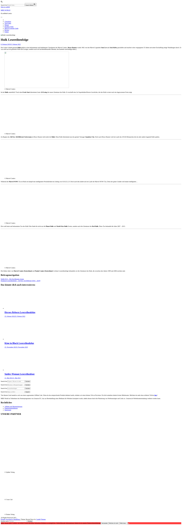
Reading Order (9, 27)
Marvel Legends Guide (11, 28)
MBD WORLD (5, 10)
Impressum (8, 410)
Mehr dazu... (123, 523)
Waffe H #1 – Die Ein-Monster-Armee (12, 279)
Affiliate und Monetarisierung (13, 406)
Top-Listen (8, 23)
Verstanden (104, 523)
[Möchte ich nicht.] (128, 523)
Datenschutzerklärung (11, 408)
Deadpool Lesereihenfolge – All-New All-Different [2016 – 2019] (20, 281)
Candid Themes (41, 519)
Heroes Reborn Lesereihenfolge (20, 312)
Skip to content (5, 7)
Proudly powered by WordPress (10, 519)
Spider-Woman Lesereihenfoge (20, 374)
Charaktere (8, 21)
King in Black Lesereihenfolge (19, 343)
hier (155, 395)
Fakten (7, 32)
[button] (2, 2)
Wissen (7, 25)
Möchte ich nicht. (114, 523)
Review (7, 30)
